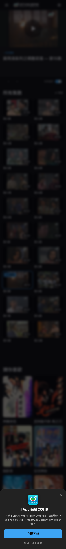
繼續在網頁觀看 (33, 542)
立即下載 (33, 533)
